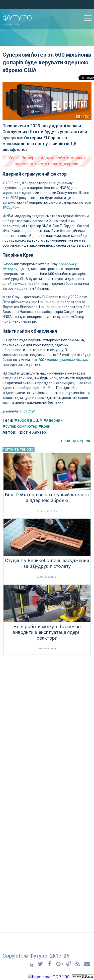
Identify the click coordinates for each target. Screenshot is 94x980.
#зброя (21, 420)
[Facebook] (50, 964)
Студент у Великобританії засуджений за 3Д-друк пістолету (47, 563)
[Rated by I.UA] (83, 976)
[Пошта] (87, 964)
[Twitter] (41, 964)
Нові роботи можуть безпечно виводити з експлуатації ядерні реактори (47, 632)
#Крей (44, 426)
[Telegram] (69, 964)
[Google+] (59, 964)
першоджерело (76, 440)
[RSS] (78, 964)
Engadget (27, 411)
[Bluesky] (32, 964)
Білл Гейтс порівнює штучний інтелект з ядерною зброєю (47, 497)
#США (36, 420)
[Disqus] (47, 722)
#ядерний (53, 420)
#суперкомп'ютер (20, 426)
